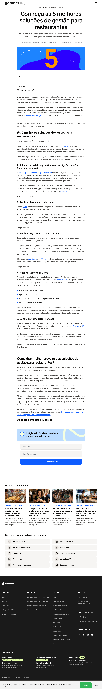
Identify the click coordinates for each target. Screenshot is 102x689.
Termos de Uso (7, 677)
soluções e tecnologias (33, 115)
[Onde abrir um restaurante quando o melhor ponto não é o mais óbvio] (86, 496)
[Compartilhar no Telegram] (22, 90)
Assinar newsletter (51, 462)
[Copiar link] (33, 90)
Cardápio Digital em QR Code (37, 601)
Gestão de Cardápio (59, 606)
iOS (66, 280)
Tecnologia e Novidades (61, 640)
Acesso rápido (24, 77)
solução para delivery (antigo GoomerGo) (35, 173)
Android (60, 280)
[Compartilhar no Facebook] (26, 90)
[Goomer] (8, 583)
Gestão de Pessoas (59, 627)
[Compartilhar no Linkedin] (29, 90)
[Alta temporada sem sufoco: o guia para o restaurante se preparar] (62, 496)
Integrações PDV (8, 610)
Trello (25, 207)
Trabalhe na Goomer (9, 614)
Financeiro (56, 623)
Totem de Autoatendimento (37, 610)
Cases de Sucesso (59, 644)
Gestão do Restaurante (60, 614)
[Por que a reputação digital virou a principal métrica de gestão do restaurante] (39, 496)
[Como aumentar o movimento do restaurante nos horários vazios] (15, 496)
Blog (40, 7)
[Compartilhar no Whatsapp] (18, 90)
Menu (95, 3)
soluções (65, 146)
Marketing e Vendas (59, 635)
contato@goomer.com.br (87, 617)
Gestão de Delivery (59, 610)
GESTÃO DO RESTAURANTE (14, 505)
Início (4, 597)
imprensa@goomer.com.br (87, 621)
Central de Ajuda (84, 597)
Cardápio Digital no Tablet (36, 606)
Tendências (56, 631)
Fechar (96, 685)
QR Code (63, 191)
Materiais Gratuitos (59, 601)
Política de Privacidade (23, 677)
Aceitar (85, 685)
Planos (4, 601)
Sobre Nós (5, 606)
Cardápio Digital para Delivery (38, 597)
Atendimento (57, 618)
